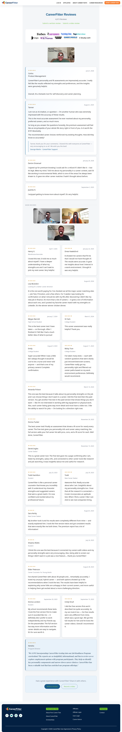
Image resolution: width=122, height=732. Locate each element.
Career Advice (77, 719)
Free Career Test (52, 709)
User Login (76, 716)
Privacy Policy (76, 729)
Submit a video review (71, 23)
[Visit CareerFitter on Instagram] (16, 715)
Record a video (69, 686)
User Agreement (66, 729)
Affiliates (75, 708)
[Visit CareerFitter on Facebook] (7, 715)
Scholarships (50, 720)
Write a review (52, 686)
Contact (102, 712)
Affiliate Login (77, 712)
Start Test (112, 2)
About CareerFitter (52, 716)
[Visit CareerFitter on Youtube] (11, 715)
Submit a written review (52, 23)
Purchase (103, 709)
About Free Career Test (53, 712)
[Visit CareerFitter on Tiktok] (20, 715)
